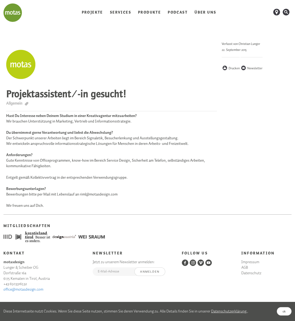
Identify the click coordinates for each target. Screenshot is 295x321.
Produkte (149, 12)
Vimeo (201, 263)
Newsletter (252, 69)
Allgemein (14, 103)
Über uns (205, 12)
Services (120, 12)
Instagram (193, 263)
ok (284, 311)
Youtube (208, 263)
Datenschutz (251, 273)
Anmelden (149, 271)
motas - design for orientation (12, 12)
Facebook (185, 263)
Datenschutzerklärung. (229, 311)
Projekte (92, 12)
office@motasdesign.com (23, 290)
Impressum (250, 262)
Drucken (231, 69)
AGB (244, 268)
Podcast (178, 12)
